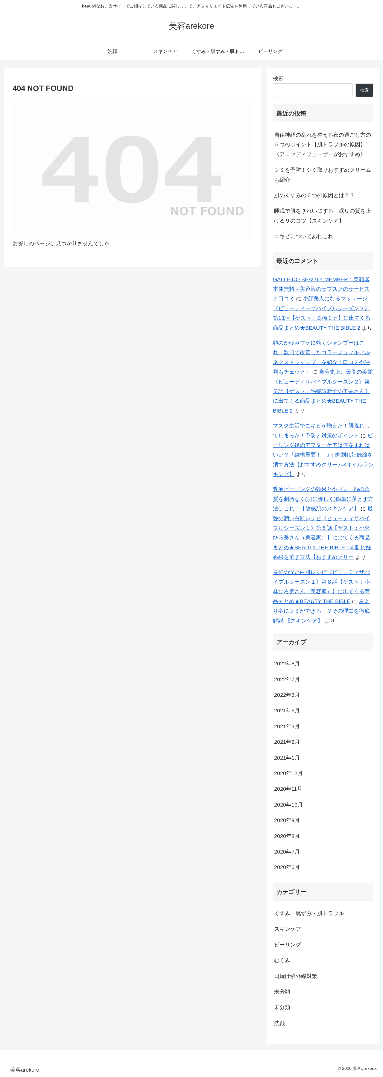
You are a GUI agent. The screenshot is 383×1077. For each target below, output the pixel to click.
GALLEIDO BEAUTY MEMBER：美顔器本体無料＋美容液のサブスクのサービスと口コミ (321, 289)
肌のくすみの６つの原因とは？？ (314, 195)
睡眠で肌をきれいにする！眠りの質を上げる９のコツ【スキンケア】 (322, 215)
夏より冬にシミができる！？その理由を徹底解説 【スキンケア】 (321, 611)
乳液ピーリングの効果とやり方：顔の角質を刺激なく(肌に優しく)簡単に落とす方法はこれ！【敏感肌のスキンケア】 (323, 499)
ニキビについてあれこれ (303, 236)
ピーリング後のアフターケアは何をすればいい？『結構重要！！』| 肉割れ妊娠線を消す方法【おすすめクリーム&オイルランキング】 (323, 455)
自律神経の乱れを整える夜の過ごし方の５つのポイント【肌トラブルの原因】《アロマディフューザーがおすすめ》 (322, 144)
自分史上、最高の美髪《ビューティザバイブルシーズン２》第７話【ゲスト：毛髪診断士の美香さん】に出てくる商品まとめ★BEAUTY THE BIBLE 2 (323, 391)
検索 (278, 78)
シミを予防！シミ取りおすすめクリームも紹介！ (322, 174)
